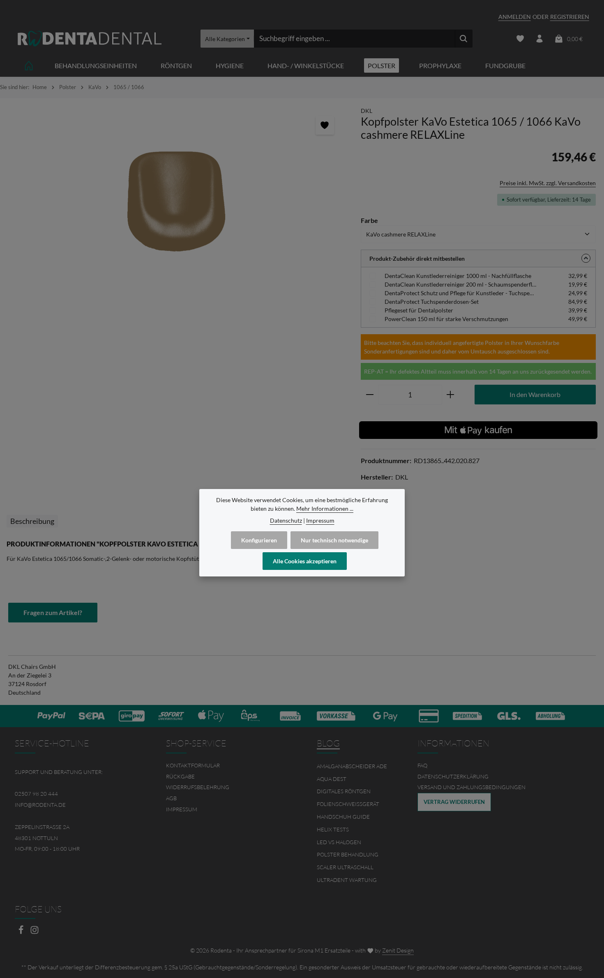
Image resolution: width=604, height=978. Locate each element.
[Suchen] (464, 39)
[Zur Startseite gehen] (89, 39)
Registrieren (569, 16)
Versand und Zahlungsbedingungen (471, 787)
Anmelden (514, 16)
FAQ (422, 765)
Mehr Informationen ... (324, 508)
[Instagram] (34, 932)
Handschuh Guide (343, 816)
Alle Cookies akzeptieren (305, 561)
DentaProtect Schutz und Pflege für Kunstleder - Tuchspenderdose (461, 292)
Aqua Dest (331, 779)
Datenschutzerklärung (453, 776)
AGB (171, 798)
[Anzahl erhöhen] (450, 395)
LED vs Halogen (339, 842)
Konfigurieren (259, 540)
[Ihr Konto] (540, 39)
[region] (176, 200)
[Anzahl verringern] (369, 395)
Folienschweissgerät (348, 804)
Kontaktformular (193, 765)
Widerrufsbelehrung (197, 787)
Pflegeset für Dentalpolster (419, 310)
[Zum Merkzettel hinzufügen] (325, 125)
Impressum (181, 809)
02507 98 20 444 (36, 793)
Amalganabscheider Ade (352, 766)
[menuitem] (227, 765)
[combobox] (354, 39)
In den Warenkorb (534, 394)
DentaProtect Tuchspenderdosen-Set (432, 301)
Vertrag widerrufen (454, 802)
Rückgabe (180, 776)
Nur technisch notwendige (334, 540)
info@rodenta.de (40, 804)
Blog (328, 743)
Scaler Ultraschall (345, 867)
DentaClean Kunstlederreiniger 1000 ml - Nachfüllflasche (458, 275)
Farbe (369, 220)
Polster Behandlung (347, 854)
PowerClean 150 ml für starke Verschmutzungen (446, 318)
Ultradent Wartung (347, 880)
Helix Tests (333, 829)
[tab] (32, 521)
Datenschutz (286, 520)
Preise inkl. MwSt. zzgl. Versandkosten (548, 182)
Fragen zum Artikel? (52, 612)
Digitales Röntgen (344, 791)
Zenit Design (398, 950)
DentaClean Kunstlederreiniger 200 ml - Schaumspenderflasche (461, 284)
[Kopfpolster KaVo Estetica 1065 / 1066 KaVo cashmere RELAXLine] (176, 200)
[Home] (29, 65)
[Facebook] (21, 932)
